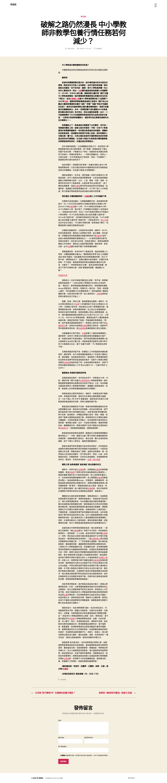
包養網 (77, 185)
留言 (60, 720)
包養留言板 (62, 275)
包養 (80, 90)
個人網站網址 (62, 746)
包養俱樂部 (84, 380)
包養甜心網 (103, 557)
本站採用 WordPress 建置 (54, 778)
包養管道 (96, 560)
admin (73, 49)
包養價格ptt (96, 538)
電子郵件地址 (88, 737)
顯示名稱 (61, 737)
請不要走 (83, 16)
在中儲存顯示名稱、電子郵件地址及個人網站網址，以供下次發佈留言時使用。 (84, 755)
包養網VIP (64, 428)
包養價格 (82, 328)
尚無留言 (99, 49)
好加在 (13, 4)
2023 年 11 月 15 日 (85, 49)
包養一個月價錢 (94, 459)
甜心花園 (104, 220)
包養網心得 (74, 98)
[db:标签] (63, 680)
